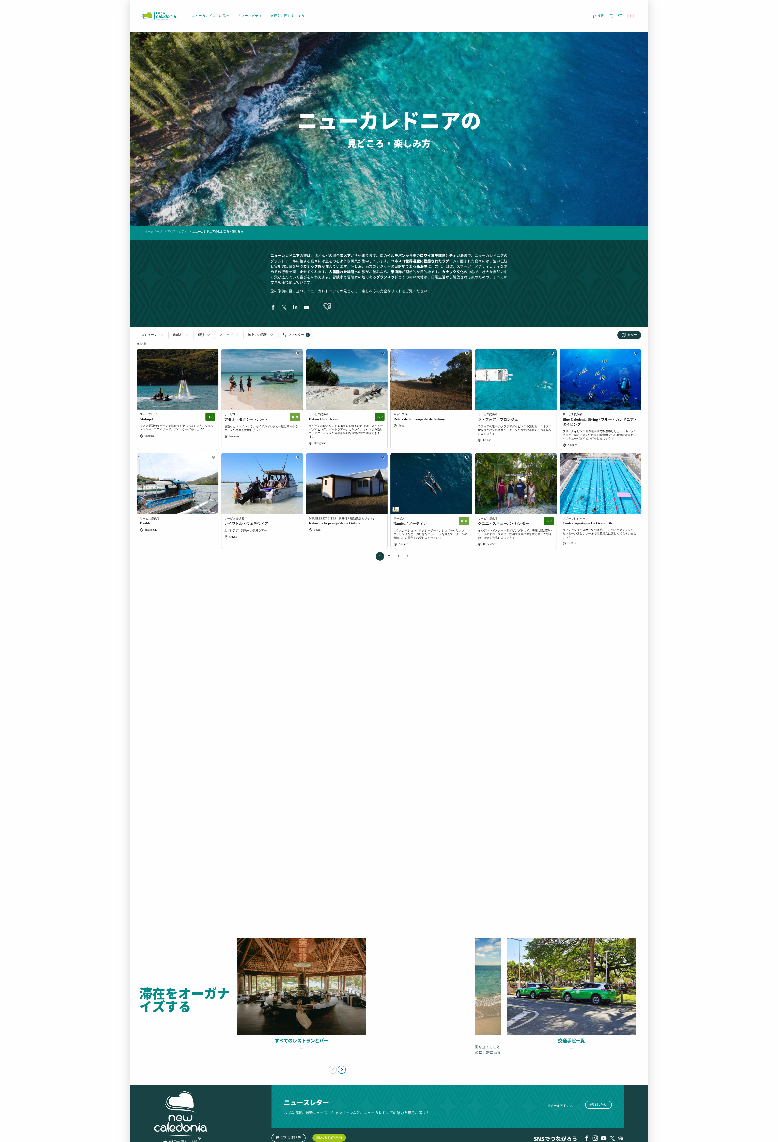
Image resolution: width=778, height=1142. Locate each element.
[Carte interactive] (611, 16)
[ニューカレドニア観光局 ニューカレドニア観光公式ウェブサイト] (158, 16)
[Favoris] (620, 16)
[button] (601, 16)
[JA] (630, 16)
